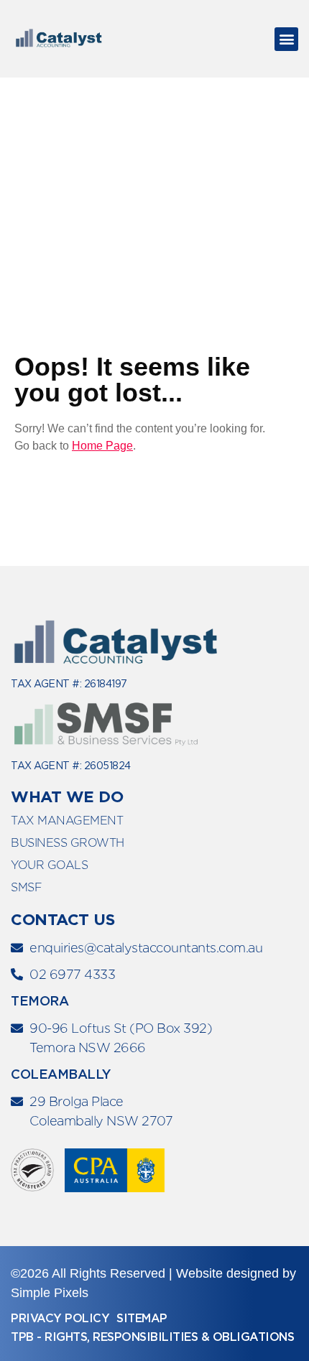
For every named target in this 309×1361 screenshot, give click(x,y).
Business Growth (67, 843)
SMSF (26, 887)
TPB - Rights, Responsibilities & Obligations (152, 1337)
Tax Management (67, 820)
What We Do (67, 796)
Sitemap (141, 1318)
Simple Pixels (49, 1293)
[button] (286, 39)
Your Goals (49, 865)
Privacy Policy (60, 1318)
